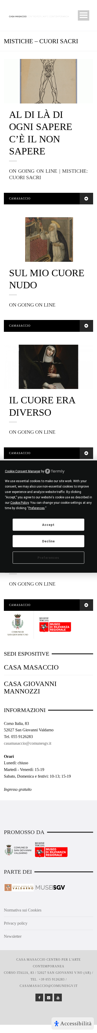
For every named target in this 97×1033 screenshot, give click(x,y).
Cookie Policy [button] (19, 503)
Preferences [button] (36, 508)
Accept (48, 524)
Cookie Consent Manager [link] (22, 471)
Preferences (48, 557)
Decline (48, 541)
